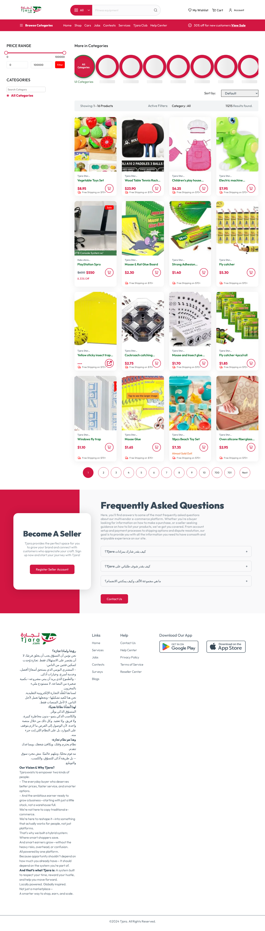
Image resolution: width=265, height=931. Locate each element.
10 (204, 472)
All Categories (22, 95)
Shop (77, 25)
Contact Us (114, 599)
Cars (87, 25)
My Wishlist (200, 10)
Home (67, 25)
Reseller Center (131, 672)
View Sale (238, 25)
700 (217, 472)
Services (124, 25)
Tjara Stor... (83, 175)
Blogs (95, 679)
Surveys (97, 672)
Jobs (97, 25)
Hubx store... (83, 259)
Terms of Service (131, 664)
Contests (109, 25)
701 (230, 472)
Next (245, 472)
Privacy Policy (129, 657)
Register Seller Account (52, 569)
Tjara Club (140, 25)
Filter (60, 64)
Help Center (158, 25)
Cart (220, 10)
